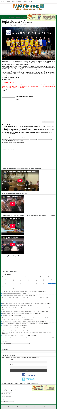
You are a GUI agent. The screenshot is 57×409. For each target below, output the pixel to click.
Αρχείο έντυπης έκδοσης (16, 1)
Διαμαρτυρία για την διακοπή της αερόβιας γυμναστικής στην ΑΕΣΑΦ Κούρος (24, 129)
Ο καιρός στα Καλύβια (6, 393)
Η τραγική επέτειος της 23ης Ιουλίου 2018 (11, 325)
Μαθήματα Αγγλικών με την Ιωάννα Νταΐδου (12, 305)
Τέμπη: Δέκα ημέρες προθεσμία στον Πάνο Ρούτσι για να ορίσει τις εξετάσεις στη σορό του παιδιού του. (25, 307)
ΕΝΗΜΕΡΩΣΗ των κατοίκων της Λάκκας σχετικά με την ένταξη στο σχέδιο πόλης (20, 291)
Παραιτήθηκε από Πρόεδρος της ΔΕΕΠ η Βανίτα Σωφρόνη (14, 335)
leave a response (8, 142)
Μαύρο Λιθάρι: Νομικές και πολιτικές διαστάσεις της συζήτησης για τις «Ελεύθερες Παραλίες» (23, 303)
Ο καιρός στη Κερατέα (6, 396)
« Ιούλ (2, 286)
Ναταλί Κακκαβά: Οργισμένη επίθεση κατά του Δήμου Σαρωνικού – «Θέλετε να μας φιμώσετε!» (23, 337)
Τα (6, 269)
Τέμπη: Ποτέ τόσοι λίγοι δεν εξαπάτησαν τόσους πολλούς (15, 330)
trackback (16, 142)
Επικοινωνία (25, 1)
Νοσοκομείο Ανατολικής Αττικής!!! (9, 327)
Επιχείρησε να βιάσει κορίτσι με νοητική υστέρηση (14, 137)
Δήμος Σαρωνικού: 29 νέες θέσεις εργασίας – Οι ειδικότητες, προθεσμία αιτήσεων (20, 321)
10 (5, 280)
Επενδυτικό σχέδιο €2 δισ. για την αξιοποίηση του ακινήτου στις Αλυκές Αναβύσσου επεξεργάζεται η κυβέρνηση (27, 332)
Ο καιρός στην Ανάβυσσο (6, 392)
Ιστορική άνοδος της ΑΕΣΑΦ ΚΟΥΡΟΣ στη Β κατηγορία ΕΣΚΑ (20, 132)
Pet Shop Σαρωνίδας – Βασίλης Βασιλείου (11, 293)
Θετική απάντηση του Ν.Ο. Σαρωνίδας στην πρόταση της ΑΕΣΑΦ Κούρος (24, 126)
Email (11, 365)
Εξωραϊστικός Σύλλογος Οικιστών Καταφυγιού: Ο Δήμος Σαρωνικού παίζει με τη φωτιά (21, 297)
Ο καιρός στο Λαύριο (6, 394)
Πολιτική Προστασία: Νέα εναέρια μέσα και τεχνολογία (14, 295)
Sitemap (30, 1)
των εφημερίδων (16, 269)
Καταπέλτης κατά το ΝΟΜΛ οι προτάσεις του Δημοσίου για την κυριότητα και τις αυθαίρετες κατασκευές (25, 300)
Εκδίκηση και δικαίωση (7, 315)
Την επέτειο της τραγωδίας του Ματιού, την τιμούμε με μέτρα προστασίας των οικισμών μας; (22, 323)
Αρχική (2, 1)
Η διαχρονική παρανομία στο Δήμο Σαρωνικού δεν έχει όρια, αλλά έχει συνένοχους (21, 311)
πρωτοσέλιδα (10, 269)
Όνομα (12, 359)
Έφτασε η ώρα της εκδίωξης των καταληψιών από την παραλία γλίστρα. (18, 313)
